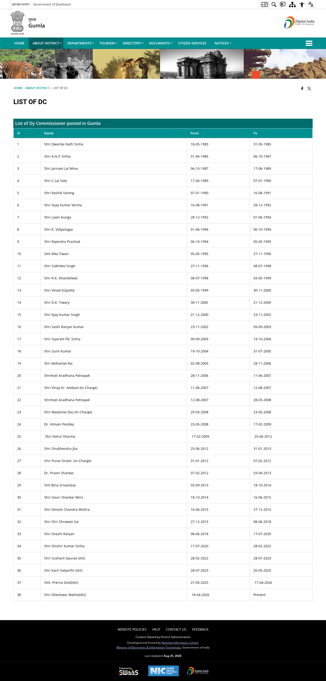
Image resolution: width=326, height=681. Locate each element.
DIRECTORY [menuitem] (132, 43)
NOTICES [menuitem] (222, 43)
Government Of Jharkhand (52, 4)
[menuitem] (264, 4)
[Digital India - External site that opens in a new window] (293, 32)
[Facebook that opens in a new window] (302, 88)
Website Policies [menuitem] (132, 629)
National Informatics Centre (180, 642)
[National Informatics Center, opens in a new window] (163, 671)
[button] (310, 43)
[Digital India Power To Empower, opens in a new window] (197, 671)
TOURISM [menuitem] (107, 43)
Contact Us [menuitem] (176, 629)
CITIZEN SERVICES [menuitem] (192, 43)
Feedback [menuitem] (200, 629)
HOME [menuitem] (19, 43)
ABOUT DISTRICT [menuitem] (46, 43)
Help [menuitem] (156, 629)
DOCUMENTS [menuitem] (159, 43)
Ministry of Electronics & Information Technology (148, 647)
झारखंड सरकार (21, 4)
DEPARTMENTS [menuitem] (79, 43)
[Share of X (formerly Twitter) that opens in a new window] (309, 88)
